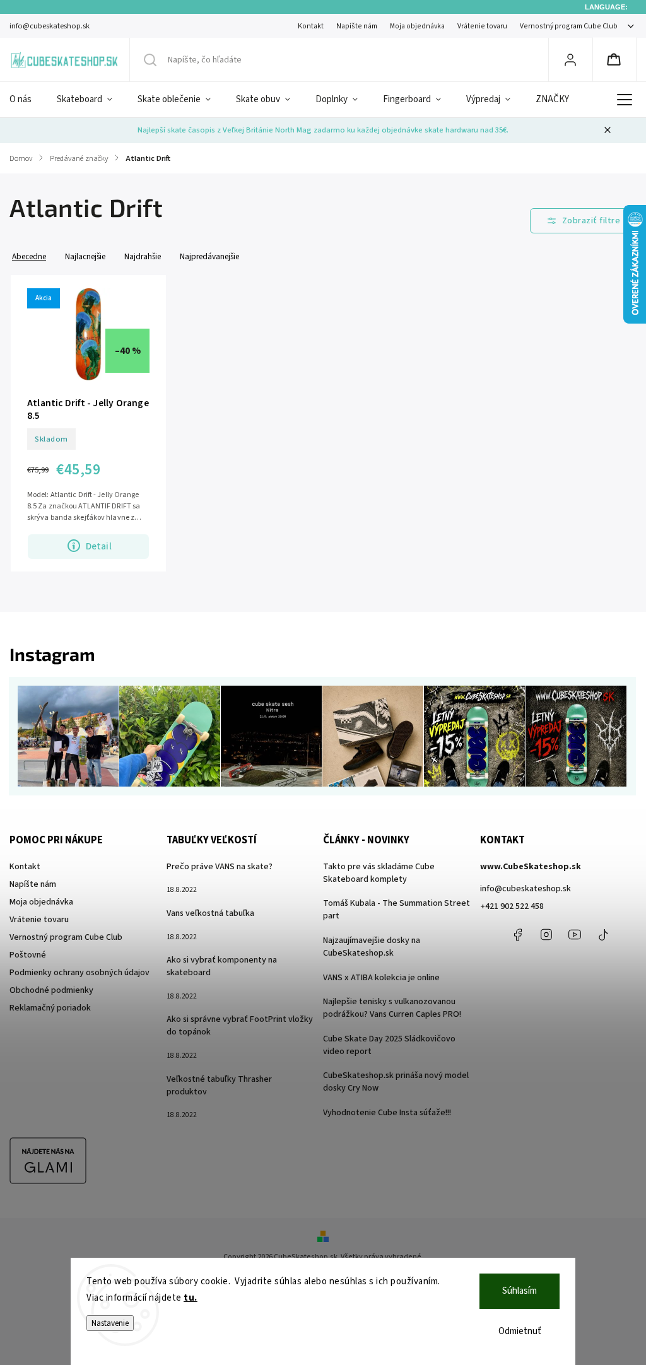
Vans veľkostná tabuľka (210, 913)
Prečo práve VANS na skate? (220, 866)
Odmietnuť (519, 1331)
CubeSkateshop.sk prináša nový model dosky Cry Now (396, 1081)
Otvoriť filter (583, 220)
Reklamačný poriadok (50, 1008)
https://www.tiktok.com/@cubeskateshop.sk (603, 934)
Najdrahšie (142, 256)
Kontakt (311, 26)
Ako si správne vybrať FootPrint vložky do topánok (240, 1025)
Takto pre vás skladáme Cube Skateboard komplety (379, 873)
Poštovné (27, 955)
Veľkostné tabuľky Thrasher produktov (219, 1085)
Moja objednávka (417, 26)
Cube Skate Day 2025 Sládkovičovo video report (389, 1045)
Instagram (546, 934)
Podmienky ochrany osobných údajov (79, 972)
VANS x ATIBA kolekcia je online (381, 977)
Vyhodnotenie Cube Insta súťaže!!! (387, 1112)
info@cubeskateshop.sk (525, 888)
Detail (99, 546)
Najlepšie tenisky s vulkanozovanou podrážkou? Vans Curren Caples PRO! (392, 1008)
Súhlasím (519, 1291)
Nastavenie (110, 1323)
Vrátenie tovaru (482, 26)
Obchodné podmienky (51, 990)
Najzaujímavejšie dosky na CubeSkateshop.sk (371, 946)
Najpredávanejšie (209, 256)
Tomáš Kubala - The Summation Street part (396, 909)
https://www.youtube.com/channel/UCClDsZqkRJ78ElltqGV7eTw (574, 934)
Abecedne (29, 256)
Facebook (517, 934)
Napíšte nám (356, 26)
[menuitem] (26, 99)
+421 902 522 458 (512, 906)
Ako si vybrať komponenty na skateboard (222, 966)
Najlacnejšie (85, 256)
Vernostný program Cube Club (569, 26)
